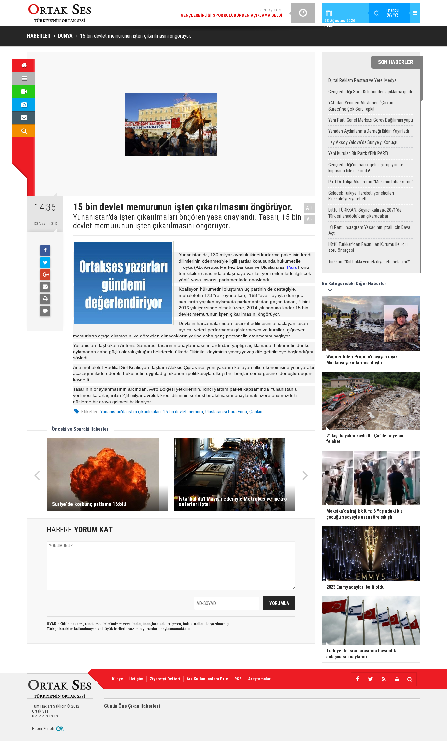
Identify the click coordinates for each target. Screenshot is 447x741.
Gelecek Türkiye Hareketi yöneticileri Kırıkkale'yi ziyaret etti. (361, 195)
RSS (238, 678)
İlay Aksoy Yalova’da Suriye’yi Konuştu (363, 142)
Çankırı (255, 412)
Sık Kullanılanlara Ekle (207, 678)
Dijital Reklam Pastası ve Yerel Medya (362, 80)
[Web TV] (23, 91)
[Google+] (45, 274)
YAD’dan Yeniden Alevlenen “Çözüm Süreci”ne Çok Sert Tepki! (361, 105)
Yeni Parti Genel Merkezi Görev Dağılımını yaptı (370, 120)
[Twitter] (45, 262)
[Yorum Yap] (45, 311)
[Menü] (23, 78)
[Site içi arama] (23, 130)
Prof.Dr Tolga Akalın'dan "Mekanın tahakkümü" (370, 181)
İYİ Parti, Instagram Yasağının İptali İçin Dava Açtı (369, 230)
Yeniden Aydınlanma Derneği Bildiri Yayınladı (368, 131)
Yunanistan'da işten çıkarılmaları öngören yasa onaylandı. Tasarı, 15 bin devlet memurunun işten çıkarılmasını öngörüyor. (187, 221)
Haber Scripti (43, 728)
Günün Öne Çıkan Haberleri (132, 706)
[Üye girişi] (396, 679)
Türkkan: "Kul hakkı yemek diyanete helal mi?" (369, 261)
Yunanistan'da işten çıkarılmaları (130, 412)
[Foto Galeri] (23, 104)
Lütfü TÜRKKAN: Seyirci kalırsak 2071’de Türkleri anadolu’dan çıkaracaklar (365, 212)
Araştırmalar (259, 678)
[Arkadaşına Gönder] (45, 287)
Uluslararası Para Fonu (226, 412)
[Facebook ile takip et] (357, 679)
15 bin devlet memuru (183, 412)
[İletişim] (23, 117)
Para (292, 267)
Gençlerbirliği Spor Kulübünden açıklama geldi (370, 91)
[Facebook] (45, 250)
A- (310, 219)
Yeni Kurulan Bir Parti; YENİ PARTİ (358, 153)
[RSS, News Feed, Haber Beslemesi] (383, 679)
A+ (309, 208)
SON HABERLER (395, 62)
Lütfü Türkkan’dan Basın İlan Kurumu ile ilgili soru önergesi (368, 247)
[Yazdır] (45, 299)
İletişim (136, 678)
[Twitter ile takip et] (370, 679)
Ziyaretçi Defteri (165, 678)
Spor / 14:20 (231, 13)
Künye (117, 678)
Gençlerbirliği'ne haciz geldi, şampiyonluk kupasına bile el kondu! (366, 167)
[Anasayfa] (23, 65)
